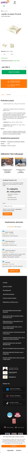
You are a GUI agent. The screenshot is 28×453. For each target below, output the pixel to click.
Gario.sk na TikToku (16, 403)
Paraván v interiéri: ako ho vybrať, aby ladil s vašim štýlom (13, 358)
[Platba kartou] (20, 434)
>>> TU (20, 443)
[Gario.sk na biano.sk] (14, 422)
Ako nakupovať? (7, 290)
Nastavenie (10, 450)
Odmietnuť (18, 450)
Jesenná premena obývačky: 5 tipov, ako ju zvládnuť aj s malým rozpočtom (14, 338)
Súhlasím (14, 446)
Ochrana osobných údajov (9, 298)
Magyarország (21, 427)
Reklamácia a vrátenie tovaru (10, 302)
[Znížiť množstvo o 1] (20, 67)
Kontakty (5, 282)
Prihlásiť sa (7, 213)
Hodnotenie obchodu (14, 222)
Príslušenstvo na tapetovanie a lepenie (15, 141)
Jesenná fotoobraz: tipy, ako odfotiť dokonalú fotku (12, 343)
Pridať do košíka (14, 72)
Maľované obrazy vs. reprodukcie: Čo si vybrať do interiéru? (13, 322)
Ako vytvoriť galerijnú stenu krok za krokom (14, 348)
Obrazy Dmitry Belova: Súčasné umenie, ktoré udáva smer (13, 316)
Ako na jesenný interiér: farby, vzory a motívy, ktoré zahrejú (12, 327)
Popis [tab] (3, 94)
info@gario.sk (12, 377)
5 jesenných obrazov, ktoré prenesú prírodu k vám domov (14, 332)
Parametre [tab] (8, 94)
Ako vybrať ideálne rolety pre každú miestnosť (12, 311)
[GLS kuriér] (7, 434)
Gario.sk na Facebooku (16, 389)
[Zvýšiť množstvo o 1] (25, 67)
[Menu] (15, 2)
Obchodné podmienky (8, 294)
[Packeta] (14, 434)
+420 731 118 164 (13, 372)
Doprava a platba (7, 286)
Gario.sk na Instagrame (16, 396)
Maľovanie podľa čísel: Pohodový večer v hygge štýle (13, 353)
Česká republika (10, 427)
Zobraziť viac (14, 271)
